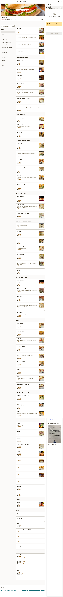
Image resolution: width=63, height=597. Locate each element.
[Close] (61, 8)
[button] (30, 30)
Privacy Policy (31, 590)
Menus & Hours (10, 590)
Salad (3, 32)
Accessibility (43, 590)
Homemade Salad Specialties (7, 47)
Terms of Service (37, 590)
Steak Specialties (5, 39)
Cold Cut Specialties (5, 50)
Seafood (3, 60)
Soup (3, 34)
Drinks (3, 65)
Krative (43, 594)
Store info (41, 19)
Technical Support (25, 590)
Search (13, 26)
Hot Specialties (4, 52)
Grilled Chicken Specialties (7, 55)
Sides (3, 62)
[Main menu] (1, 1)
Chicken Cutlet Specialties (6, 42)
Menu (5, 590)
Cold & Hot (4, 57)
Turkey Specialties (5, 44)
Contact (14, 590)
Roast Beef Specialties (6, 37)
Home (2, 590)
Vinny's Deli (5, 1)
